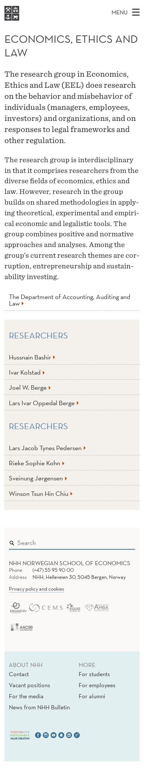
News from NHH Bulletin (39, 707)
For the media (26, 696)
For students (94, 674)
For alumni (92, 696)
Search (118, 541)
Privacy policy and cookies (36, 588)
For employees (97, 685)
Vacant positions (29, 685)
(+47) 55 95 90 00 (53, 570)
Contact (19, 674)
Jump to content (22, 5)
